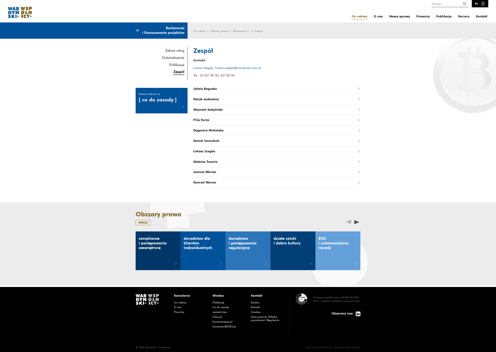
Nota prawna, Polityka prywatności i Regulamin (265, 318)
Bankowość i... (242, 31)
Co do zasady (229, 307)
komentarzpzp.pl (229, 321)
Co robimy (359, 16)
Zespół (178, 71)
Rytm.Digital (353, 347)
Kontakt (481, 16)
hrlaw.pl (229, 317)
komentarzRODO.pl (229, 326)
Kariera (463, 16)
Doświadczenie (173, 57)
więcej (143, 222)
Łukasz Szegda (203, 68)
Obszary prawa (219, 31)
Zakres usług (174, 50)
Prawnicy (423, 16)
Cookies (255, 312)
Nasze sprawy (399, 16)
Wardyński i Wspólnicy (157, 347)
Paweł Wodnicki (323, 347)
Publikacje (444, 16)
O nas (378, 16)
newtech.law (229, 312)
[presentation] (356, 222)
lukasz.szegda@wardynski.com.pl (238, 68)
